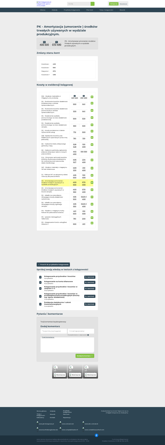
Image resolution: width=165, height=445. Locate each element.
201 (83, 224)
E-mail (77, 331)
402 (74, 152)
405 (74, 175)
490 (59, 44)
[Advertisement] (67, 18)
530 (74, 111)
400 (42, 44)
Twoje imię (51, 331)
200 (83, 219)
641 (83, 104)
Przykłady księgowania (72, 10)
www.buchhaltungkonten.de (48, 429)
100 (83, 144)
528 (74, 144)
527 (74, 162)
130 (83, 138)
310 (81, 98)
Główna (42, 10)
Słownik (122, 10)
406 (74, 160)
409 (74, 168)
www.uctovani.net (68, 424)
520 (76, 98)
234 (83, 160)
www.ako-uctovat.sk (91, 424)
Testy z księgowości (106, 10)
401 (72, 98)
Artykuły (54, 10)
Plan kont (89, 10)
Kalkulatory (40, 417)
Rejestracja (123, 4)
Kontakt (52, 417)
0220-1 (84, 197)
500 (47, 44)
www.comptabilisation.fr (70, 429)
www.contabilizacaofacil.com (94, 429)
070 (54, 44)
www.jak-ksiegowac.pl (46, 424)
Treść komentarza (48, 337)
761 (74, 138)
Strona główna (41, 411)
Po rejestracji (89, 277)
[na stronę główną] (47, 4)
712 (74, 132)
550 (74, 126)
